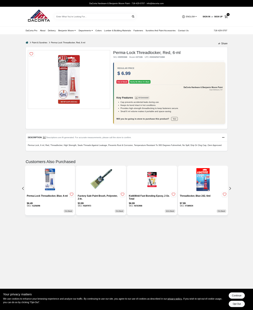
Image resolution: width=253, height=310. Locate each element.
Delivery (52, 30)
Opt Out (237, 304)
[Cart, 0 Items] (226, 16)
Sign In (206, 16)
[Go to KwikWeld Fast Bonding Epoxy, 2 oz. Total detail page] (152, 180)
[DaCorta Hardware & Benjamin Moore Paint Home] (39, 16)
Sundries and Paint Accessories (161, 30)
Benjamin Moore (66, 30)
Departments (85, 30)
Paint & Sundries (39, 42)
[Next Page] (230, 188)
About (43, 30)
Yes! (174, 119)
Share (224, 43)
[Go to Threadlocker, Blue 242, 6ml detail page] (203, 180)
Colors (98, 30)
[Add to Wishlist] (31, 53)
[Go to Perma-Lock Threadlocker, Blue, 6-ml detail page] (50, 180)
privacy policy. (174, 299)
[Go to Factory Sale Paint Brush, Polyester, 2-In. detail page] (101, 180)
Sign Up (218, 16)
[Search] (133, 16)
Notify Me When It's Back (139, 82)
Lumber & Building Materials (117, 30)
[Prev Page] (23, 188)
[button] (189, 16)
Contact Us (183, 30)
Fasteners (138, 30)
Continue (236, 295)
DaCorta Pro (31, 30)
